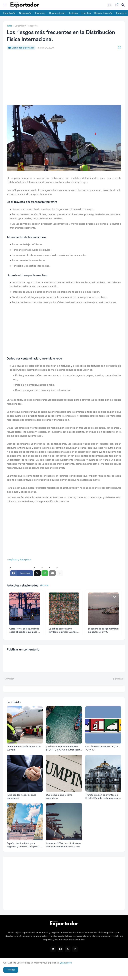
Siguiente (118, 678)
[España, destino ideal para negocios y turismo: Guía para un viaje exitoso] (25, 821)
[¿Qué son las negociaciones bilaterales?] (25, 773)
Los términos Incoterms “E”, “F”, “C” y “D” (102, 748)
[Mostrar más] (59, 573)
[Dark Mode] (109, 5)
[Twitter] (37, 573)
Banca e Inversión (103, 13)
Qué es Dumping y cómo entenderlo (59, 797)
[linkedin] (53, 949)
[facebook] (60, 949)
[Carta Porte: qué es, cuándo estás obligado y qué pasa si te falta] (24, 608)
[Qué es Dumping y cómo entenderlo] (64, 773)
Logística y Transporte (26, 26)
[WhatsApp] (45, 573)
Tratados (73, 13)
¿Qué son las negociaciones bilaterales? (21, 797)
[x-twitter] (67, 949)
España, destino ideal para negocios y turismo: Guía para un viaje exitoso (24, 845)
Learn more (66, 962)
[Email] (52, 573)
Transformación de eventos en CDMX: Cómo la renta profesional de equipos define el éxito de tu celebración (103, 797)
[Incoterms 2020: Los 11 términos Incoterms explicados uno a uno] (64, 821)
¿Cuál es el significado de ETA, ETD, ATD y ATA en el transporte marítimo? (63, 748)
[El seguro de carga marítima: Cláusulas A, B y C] (103, 608)
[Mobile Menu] (5, 5)
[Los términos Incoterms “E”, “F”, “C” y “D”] (103, 725)
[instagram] (75, 949)
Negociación (25, 13)
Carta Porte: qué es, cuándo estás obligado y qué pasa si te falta (24, 630)
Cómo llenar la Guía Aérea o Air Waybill (24, 748)
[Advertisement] (64, 77)
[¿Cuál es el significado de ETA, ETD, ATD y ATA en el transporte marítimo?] (64, 725)
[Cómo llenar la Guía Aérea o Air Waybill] (25, 725)
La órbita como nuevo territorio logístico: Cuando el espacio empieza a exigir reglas (64, 630)
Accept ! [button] (11, 969)
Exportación (9, 13)
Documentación (57, 13)
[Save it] (119, 48)
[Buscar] (123, 5)
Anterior (9, 678)
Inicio (9, 26)
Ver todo (44, 585)
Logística (86, 13)
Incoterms (40, 13)
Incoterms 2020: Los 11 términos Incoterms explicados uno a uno (63, 845)
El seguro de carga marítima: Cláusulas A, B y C (103, 630)
